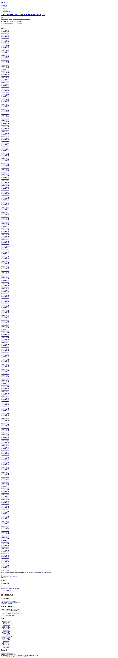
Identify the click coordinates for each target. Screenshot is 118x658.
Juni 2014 (5, 643)
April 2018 (5, 630)
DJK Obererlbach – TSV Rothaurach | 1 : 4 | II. (23, 14)
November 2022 (6, 621)
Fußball (10, 19)
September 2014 (6, 639)
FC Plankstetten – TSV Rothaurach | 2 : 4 (12, 609)
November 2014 (6, 637)
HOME (5, 8)
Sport (20, 19)
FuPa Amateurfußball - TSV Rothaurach (8, 590)
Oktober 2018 (6, 626)
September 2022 (6, 622)
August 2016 (6, 634)
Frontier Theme (12, 654)
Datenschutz (6, 9)
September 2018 (6, 627)
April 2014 (5, 645)
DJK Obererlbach (4, 19)
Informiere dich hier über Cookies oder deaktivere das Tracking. (14, 656)
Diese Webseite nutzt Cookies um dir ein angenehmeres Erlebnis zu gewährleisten (18, 655)
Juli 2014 (5, 642)
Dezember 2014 (6, 636)
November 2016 (6, 631)
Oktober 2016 (6, 632)
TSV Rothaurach (26, 19)
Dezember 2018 (6, 623)
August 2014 (6, 641)
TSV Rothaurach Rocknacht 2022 (10, 610)
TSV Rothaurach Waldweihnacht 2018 (11, 611)
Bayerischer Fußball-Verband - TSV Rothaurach (10, 588)
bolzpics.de (4, 2)
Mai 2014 (5, 644)
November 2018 (6, 625)
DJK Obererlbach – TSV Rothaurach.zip (42, 572)
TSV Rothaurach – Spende (9, 615)
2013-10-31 (3, 17)
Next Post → (3, 577)
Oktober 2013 (6, 647)
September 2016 (6, 633)
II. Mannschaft (16, 19)
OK (37, 655)
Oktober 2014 (6, 638)
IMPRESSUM (6, 11)
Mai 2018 (5, 628)
